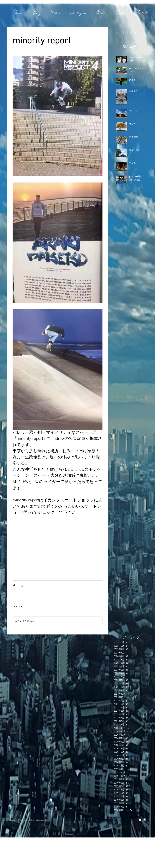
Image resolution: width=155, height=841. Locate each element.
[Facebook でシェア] (14, 585)
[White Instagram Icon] (145, 820)
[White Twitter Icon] (140, 820)
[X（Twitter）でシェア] (21, 585)
